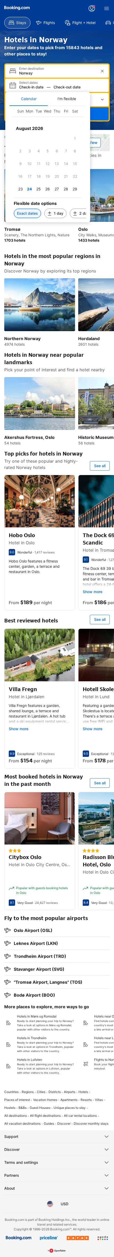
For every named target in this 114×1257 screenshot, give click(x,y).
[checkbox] (75, 138)
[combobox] (57, 73)
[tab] (29, 99)
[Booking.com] (17, 8)
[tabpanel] (48, 164)
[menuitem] (17, 23)
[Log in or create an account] (91, 8)
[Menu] (106, 8)
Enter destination (31, 69)
